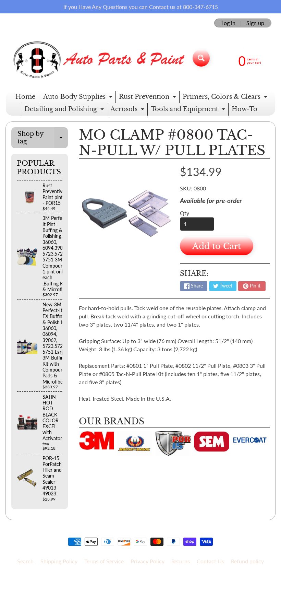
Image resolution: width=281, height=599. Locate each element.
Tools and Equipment (189, 110)
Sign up (255, 23)
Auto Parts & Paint (138, 579)
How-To (244, 109)
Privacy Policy (147, 561)
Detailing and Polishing (65, 110)
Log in (228, 23)
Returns (180, 561)
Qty (184, 213)
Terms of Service (104, 561)
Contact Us (210, 561)
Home (25, 97)
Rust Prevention (148, 98)
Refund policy (247, 561)
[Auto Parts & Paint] (96, 58)
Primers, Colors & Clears (226, 98)
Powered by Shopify (141, 585)
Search (25, 561)
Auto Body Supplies (78, 98)
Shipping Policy (58, 561)
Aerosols (128, 110)
